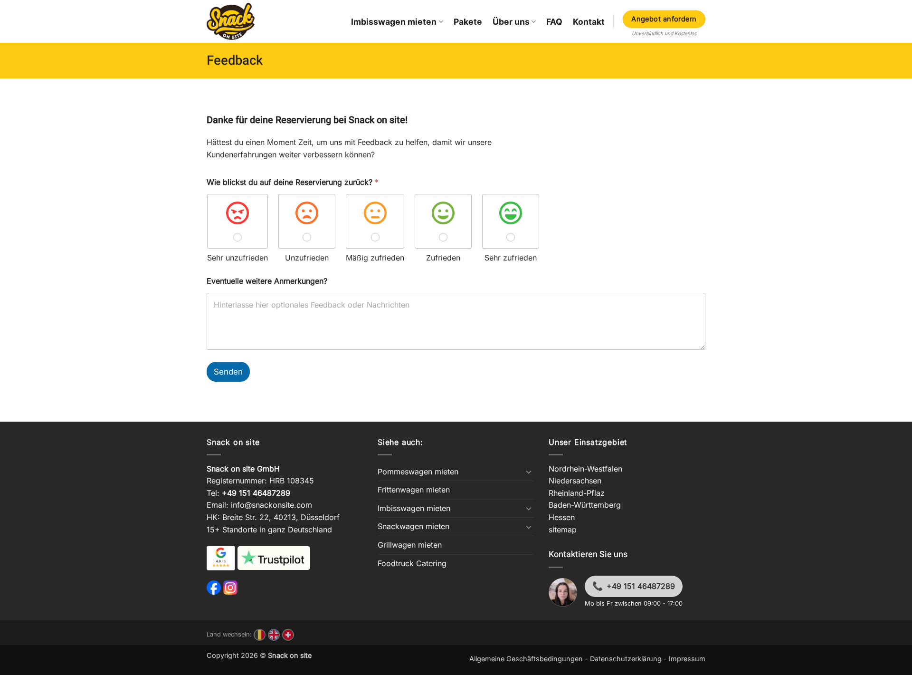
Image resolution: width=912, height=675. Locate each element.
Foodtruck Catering (412, 563)
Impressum (687, 659)
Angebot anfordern (663, 19)
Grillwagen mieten (410, 545)
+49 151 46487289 (641, 586)
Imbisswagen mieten (394, 22)
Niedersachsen (575, 480)
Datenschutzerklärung (626, 659)
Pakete (468, 22)
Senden (228, 371)
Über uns (511, 22)
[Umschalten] (528, 471)
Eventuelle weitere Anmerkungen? (267, 281)
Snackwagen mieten (413, 526)
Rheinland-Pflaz (577, 493)
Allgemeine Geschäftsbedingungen (526, 659)
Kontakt (589, 22)
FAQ (554, 22)
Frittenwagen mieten (414, 489)
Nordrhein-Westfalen (585, 468)
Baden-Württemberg (585, 505)
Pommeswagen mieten (418, 471)
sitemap (563, 529)
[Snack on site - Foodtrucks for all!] (231, 21)
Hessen (562, 517)
